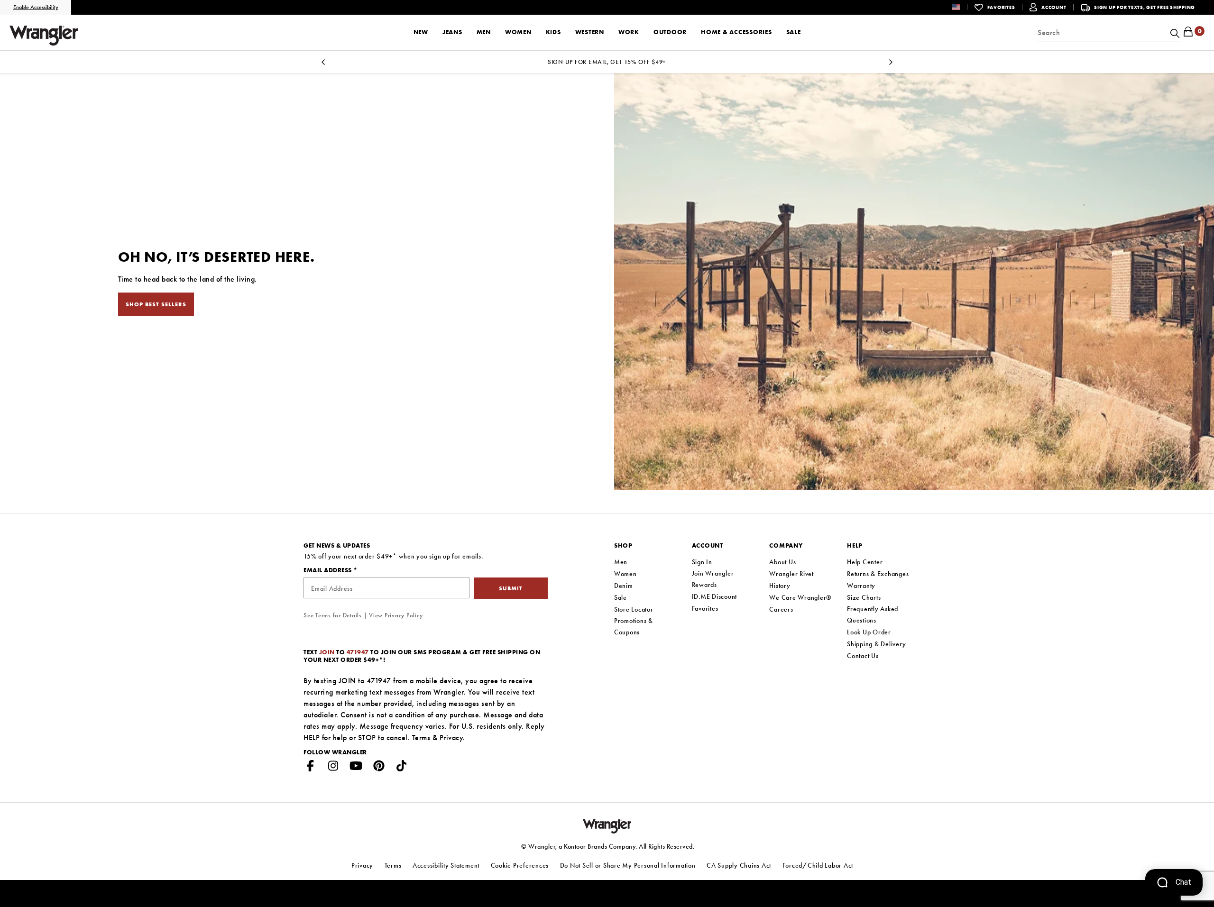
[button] (963, 7)
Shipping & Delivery (876, 644)
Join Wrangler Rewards (713, 579)
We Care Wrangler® (800, 597)
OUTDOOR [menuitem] (670, 32)
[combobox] (1109, 32)
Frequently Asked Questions (872, 614)
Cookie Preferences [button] (520, 865)
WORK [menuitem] (628, 32)
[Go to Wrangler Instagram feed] (333, 767)
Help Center (865, 562)
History (779, 585)
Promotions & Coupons (633, 626)
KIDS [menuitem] (553, 32)
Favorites (705, 608)
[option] (607, 62)
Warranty (861, 585)
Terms (421, 737)
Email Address (328, 570)
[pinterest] (379, 767)
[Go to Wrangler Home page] (607, 825)
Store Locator (633, 609)
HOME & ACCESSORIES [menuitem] (736, 32)
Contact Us (863, 655)
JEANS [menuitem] (452, 32)
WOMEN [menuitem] (518, 32)
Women (625, 573)
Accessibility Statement (446, 865)
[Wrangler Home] (43, 36)
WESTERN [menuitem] (589, 32)
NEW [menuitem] (421, 32)
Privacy (451, 737)
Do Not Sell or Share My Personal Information (628, 865)
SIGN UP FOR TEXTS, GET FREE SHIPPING (1144, 7)
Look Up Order (869, 632)
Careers (781, 609)
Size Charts (864, 597)
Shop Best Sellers (156, 304)
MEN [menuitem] (484, 32)
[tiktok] (402, 767)
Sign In (702, 562)
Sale (620, 597)
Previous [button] (323, 65)
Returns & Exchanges (878, 573)
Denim (623, 585)
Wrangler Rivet (791, 573)
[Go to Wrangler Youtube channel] (356, 767)
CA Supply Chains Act (739, 865)
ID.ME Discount (714, 596)
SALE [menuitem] (793, 32)
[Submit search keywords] (1174, 32)
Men (620, 562)
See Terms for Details (333, 615)
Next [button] (890, 65)
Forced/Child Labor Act (818, 865)
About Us (782, 562)
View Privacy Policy (396, 615)
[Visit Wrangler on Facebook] (311, 767)
